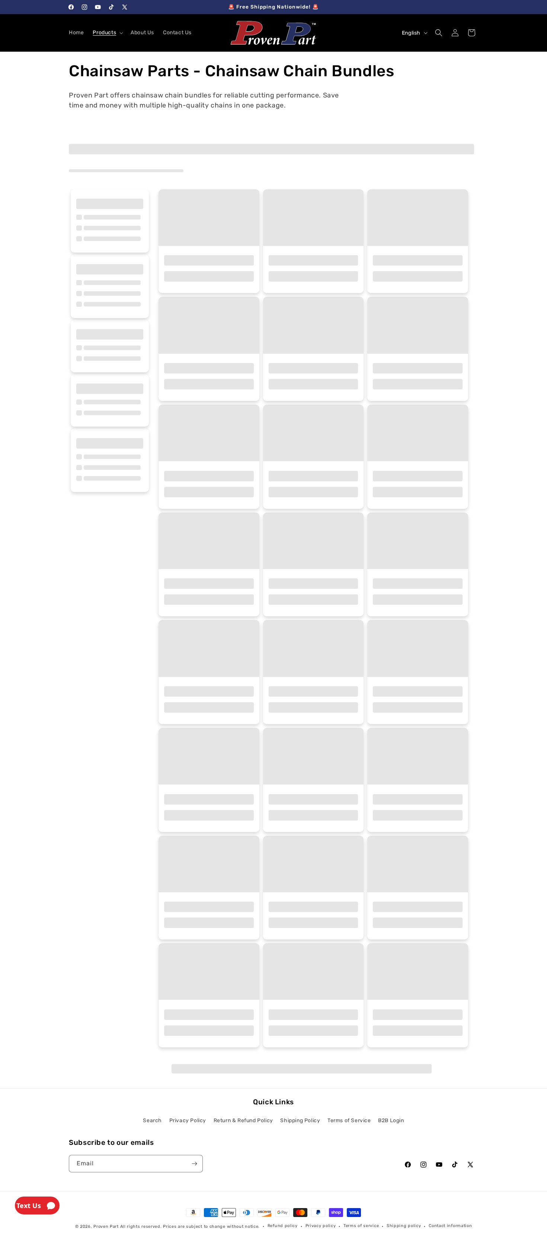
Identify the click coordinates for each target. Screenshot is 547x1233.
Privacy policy (321, 1225)
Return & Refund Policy (243, 1120)
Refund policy (283, 1225)
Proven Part (106, 1226)
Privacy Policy (187, 1120)
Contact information (450, 1225)
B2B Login (391, 1120)
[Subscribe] (194, 1163)
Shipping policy (404, 1225)
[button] (107, 33)
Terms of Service (349, 1120)
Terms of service (361, 1225)
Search (152, 1120)
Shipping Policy (300, 1120)
